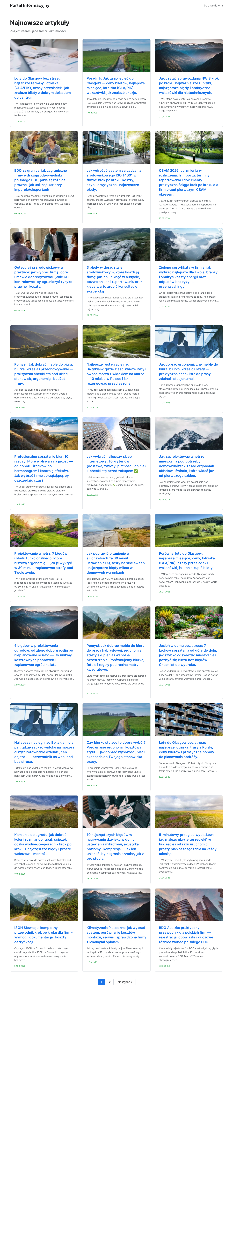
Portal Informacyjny (29, 5)
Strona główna (213, 5)
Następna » (125, 982)
